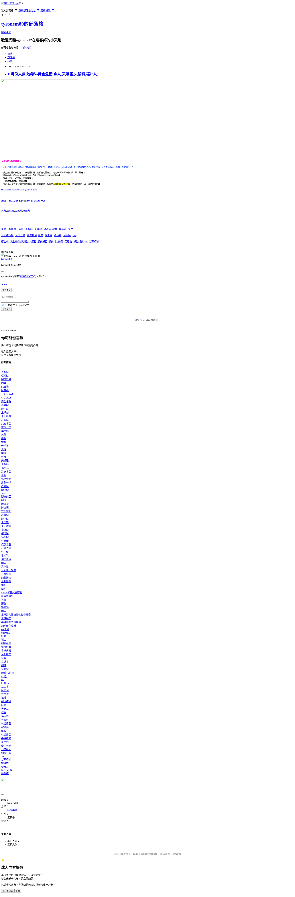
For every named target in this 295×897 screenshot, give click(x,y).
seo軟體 (5, 629)
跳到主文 (6, 32)
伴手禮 (62, 229)
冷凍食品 (6, 471)
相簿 (9, 53)
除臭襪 (48, 235)
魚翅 (3, 475)
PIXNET (124, 854)
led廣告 (5, 683)
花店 (3, 639)
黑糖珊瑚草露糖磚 (11, 622)
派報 (3, 658)
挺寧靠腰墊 (7, 596)
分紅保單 (6, 574)
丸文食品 (20, 235)
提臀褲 (5, 773)
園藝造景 (6, 577)
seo (86, 241)
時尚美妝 (26, 47)
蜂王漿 (5, 552)
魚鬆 (3, 229)
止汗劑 (5, 412)
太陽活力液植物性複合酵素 (16, 614)
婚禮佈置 (6, 647)
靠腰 (3, 600)
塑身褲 (5, 767)
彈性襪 (57, 235)
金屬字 (5, 669)
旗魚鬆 (12, 229)
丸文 (70, 229)
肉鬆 (3, 438)
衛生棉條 (15, 241)
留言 (30, 276)
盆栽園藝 (6, 581)
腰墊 (3, 603)
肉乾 (3, 453)
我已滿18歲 (7, 891)
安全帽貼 (6, 401)
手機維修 (6, 738)
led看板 (5, 690)
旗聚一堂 (6, 427)
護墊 (33, 241)
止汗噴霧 (6, 416)
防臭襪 (5, 390)
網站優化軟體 (8, 625)
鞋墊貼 (5, 420)
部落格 (11, 57)
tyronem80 (6, 259)
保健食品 (6, 544)
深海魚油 (6, 559)
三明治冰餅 (7, 394)
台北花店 (6, 654)
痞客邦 (24, 276)
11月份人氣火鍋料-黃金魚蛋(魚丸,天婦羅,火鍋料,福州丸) (52, 74)
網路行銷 (79, 241)
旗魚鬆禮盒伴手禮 (35, 201)
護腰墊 (5, 607)
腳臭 (40, 235)
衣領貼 (5, 372)
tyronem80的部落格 (22, 24)
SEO (3, 636)
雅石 (3, 585)
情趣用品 (6, 723)
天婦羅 (10, 210)
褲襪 (3, 697)
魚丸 (3, 210)
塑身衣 (5, 763)
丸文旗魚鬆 (7, 235)
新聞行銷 (94, 241)
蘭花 (3, 589)
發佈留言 (6, 309)
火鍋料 (18, 210)
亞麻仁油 (6, 548)
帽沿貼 (5, 375)
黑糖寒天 (6, 618)
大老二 (5, 709)
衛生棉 (5, 241)
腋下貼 (5, 409)
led (2, 679)
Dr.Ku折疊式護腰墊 (11, 592)
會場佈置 (6, 650)
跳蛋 (3, 731)
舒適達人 (25, 241)
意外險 (5, 566)
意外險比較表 (8, 570)
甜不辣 (47, 229)
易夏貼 (67, 235)
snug (75, 235)
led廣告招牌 (7, 673)
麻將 (3, 705)
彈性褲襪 (6, 701)
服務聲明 (177, 854)
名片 (9, 61)
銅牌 (3, 665)
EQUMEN (6, 770)
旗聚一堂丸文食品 (11, 201)
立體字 (5, 661)
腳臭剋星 (32, 235)
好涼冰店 (6, 398)
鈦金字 (5, 686)
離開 (18, 891)
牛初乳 (5, 555)
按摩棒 (5, 727)
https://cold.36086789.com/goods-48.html (19, 190)
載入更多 (6, 290)
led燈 (4, 676)
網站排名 (6, 633)
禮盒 (54, 229)
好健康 (5, 541)
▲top (4, 284)
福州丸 (26, 210)
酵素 (3, 563)
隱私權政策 (165, 854)
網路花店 (6, 643)
